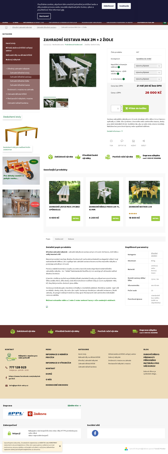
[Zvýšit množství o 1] (121, 107)
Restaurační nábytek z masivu (20, 98)
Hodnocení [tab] (59, 239)
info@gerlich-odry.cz (18, 385)
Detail (76, 218)
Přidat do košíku (137, 108)
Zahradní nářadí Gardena (17, 103)
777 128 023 (17, 367)
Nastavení (44, 16)
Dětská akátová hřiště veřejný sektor (19, 49)
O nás (49, 379)
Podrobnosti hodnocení (73, 45)
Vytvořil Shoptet (135, 449)
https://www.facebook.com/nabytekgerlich (24, 377)
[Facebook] (95, 433)
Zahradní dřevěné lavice (20, 85)
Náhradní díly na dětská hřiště (19, 55)
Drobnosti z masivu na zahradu (20, 89)
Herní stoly (10, 43)
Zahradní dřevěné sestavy (20, 77)
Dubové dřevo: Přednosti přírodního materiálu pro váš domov (152, 360)
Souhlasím (124, 6)
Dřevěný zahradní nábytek (18, 68)
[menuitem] (5, 22)
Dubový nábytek (13, 59)
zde (62, 9)
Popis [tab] (48, 239)
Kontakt (50, 368)
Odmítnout (109, 6)
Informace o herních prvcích (57, 356)
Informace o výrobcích (58, 363)
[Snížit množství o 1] (121, 110)
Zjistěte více (73, 405)
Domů (49, 374)
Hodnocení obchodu (57, 385)
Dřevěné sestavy (154, 254)
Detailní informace (113, 131)
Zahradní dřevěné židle (19, 81)
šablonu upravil (154, 449)
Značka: (92, 44)
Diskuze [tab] (71, 239)
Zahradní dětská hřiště (17, 94)
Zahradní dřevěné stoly (19, 72)
